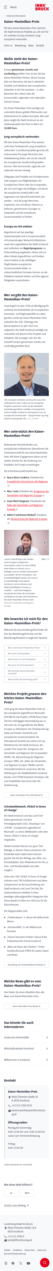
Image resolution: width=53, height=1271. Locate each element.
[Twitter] (20, 1263)
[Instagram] (6, 1263)
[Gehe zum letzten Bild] (8, 543)
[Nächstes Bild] (45, 543)
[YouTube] (28, 1263)
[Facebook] (13, 1263)
